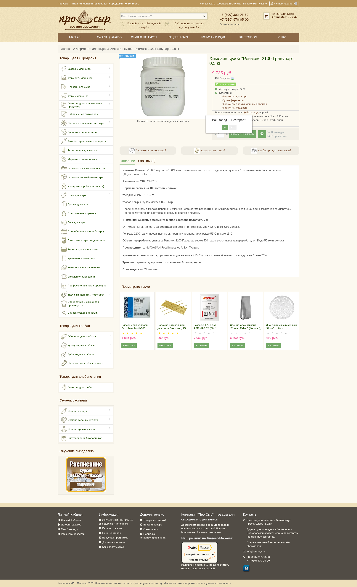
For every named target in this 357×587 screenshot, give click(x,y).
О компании (150, 529)
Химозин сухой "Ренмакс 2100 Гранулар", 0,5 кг (144, 49)
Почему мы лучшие (255, 3)
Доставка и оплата (113, 542)
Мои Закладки (69, 529)
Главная (65, 49)
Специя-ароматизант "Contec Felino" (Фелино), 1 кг (245, 328)
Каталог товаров (112, 528)
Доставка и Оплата (229, 3)
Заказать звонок (232, 24)
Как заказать (207, 3)
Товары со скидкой (154, 520)
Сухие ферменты (233, 100)
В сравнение (279, 136)
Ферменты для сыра (91, 49)
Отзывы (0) (146, 161)
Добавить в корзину (242, 134)
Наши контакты (111, 532)
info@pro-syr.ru (256, 551)
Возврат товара (152, 524)
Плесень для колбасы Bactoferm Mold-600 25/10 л (134, 328)
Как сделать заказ (113, 546)
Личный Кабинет (71, 520)
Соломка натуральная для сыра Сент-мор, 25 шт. (171, 328)
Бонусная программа (115, 537)
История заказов (71, 524)
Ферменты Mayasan (234, 107)
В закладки (277, 132)
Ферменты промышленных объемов (244, 103)
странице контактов (262, 536)
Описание (127, 161)
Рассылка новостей (73, 533)
